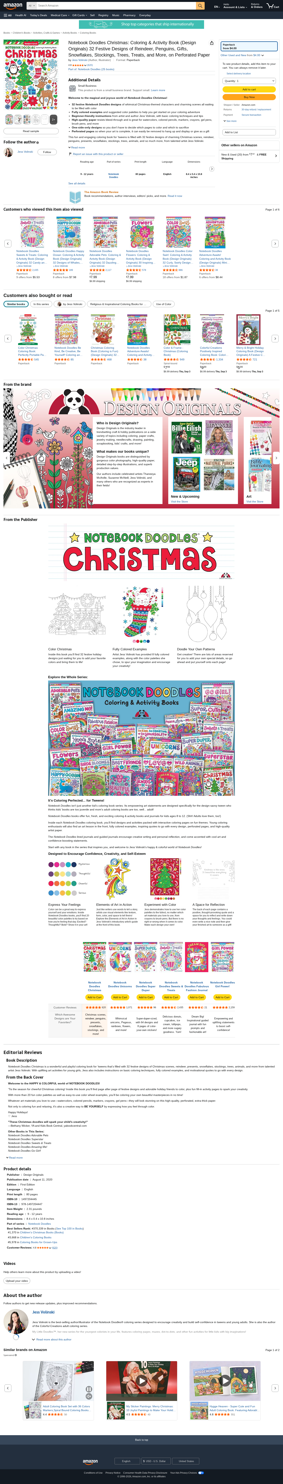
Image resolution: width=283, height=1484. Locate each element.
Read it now (175, 195)
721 (255, 359)
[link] (32, 257)
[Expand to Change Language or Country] (219, 7)
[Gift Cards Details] (86, 15)
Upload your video (17, 1280)
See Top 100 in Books (69, 1228)
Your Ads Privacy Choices (183, 1473)
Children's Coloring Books (35, 1237)
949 (182, 359)
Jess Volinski (79, 60)
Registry (103, 15)
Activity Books (70, 33)
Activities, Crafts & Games (46, 33)
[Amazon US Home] (90, 1463)
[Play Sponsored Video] (142, 1381)
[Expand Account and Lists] (246, 7)
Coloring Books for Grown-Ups (38, 1242)
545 (36, 359)
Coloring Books (88, 33)
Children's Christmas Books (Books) (42, 1232)
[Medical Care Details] (68, 15)
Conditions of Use (93, 1473)
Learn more (158, 90)
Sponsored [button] (8, 1355)
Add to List (231, 132)
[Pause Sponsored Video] (89, 1389)
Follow (47, 152)
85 (72, 359)
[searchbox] (116, 5)
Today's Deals (38, 15)
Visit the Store (179, 501)
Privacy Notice (113, 1473)
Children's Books (21, 33)
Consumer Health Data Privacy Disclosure (145, 1473)
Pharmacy (129, 15)
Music (115, 15)
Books (6, 33)
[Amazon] (13, 6)
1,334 (219, 359)
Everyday (145, 15)
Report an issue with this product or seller (98, 154)
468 (109, 359)
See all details (76, 183)
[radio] (249, 46)
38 (145, 359)
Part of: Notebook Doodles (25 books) (91, 69)
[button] (7, 15)
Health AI (20, 15)
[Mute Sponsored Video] (89, 1396)
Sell (92, 15)
